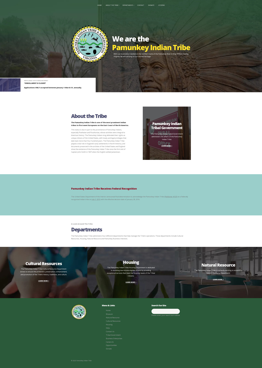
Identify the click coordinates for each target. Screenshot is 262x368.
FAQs (108, 328)
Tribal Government (113, 335)
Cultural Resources (113, 321)
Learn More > (166, 146)
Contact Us (110, 331)
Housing (109, 324)
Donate (109, 349)
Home (108, 310)
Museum (109, 314)
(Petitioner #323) (170, 197)
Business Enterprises (114, 338)
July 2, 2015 (96, 199)
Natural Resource (112, 317)
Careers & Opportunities (111, 343)
